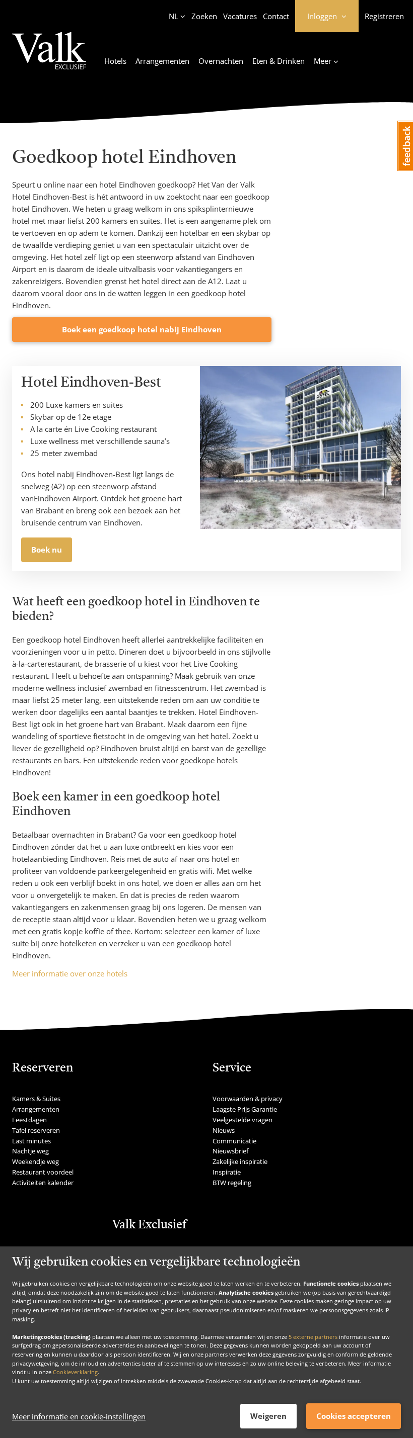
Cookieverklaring (75, 1372)
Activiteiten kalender (43, 1182)
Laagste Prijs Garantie (245, 1109)
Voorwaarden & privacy (248, 1098)
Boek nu (46, 550)
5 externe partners (313, 1336)
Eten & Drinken (278, 61)
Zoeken (204, 16)
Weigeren (268, 1416)
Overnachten (220, 61)
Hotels (115, 61)
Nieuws (224, 1130)
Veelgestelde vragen (242, 1119)
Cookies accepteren (353, 1416)
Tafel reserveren (36, 1130)
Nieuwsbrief (230, 1150)
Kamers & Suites (36, 1098)
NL (173, 16)
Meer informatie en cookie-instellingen (79, 1416)
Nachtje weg (30, 1150)
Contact (276, 16)
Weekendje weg (35, 1161)
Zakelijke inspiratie (240, 1161)
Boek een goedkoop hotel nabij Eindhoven (142, 329)
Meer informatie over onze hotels (69, 973)
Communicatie (234, 1140)
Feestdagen (29, 1119)
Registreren (384, 16)
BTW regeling (232, 1182)
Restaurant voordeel (43, 1172)
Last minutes (31, 1140)
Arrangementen (162, 61)
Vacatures (240, 16)
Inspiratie (227, 1172)
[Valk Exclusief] (49, 56)
